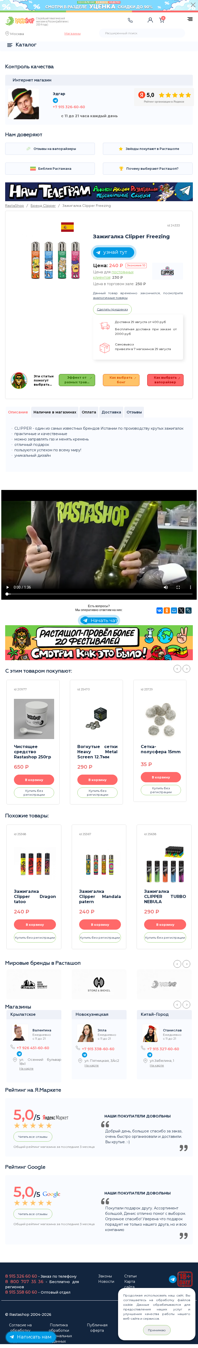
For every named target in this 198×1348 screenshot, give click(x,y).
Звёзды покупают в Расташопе (152, 149)
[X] (181, 610)
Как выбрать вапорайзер (165, 380)
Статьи (130, 1276)
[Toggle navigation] (86, 25)
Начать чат (103, 620)
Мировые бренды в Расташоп (43, 963)
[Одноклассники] (167, 610)
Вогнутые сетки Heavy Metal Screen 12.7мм (97, 751)
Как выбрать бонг (121, 380)
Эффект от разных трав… (76, 380)
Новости (106, 1281)
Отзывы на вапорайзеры (54, 149)
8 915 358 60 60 (21, 1292)
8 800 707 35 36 (24, 1281)
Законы (105, 1276)
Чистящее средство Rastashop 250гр (32, 751)
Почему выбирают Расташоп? (152, 169)
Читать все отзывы (32, 1137)
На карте (26, 1068)
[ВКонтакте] (159, 610)
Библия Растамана (54, 169)
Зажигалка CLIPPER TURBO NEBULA (165, 896)
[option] (55, 258)
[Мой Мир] (174, 610)
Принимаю (157, 1330)
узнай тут (114, 252)
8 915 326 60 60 (21, 1276)
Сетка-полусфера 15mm (161, 749)
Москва (17, 34)
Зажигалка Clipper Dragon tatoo (35, 896)
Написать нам (34, 1336)
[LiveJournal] (188, 610)
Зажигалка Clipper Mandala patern (100, 896)
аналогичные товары (110, 298)
